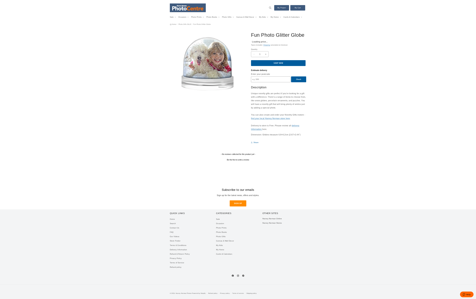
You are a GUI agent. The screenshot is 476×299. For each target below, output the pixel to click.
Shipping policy (251, 293)
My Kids (262, 17)
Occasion (182, 17)
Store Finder (175, 241)
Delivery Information (178, 250)
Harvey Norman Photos (184, 293)
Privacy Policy (176, 258)
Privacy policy (225, 293)
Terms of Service (177, 263)
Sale (172, 17)
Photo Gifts (227, 17)
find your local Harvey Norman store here (270, 118)
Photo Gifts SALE (184, 24)
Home (174, 24)
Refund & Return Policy (180, 254)
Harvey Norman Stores (272, 223)
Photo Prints (196, 17)
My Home (275, 17)
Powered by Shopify (199, 293)
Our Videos (174, 237)
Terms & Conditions (178, 245)
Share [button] (256, 142)
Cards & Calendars (291, 17)
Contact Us (174, 228)
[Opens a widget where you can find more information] (467, 295)
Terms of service (238, 293)
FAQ (172, 232)
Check (298, 79)
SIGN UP (238, 203)
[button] (270, 8)
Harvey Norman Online (272, 219)
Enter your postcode (260, 74)
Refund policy (175, 267)
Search (173, 223)
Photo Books (211, 17)
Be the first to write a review (238, 160)
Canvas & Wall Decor (245, 17)
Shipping (266, 45)
